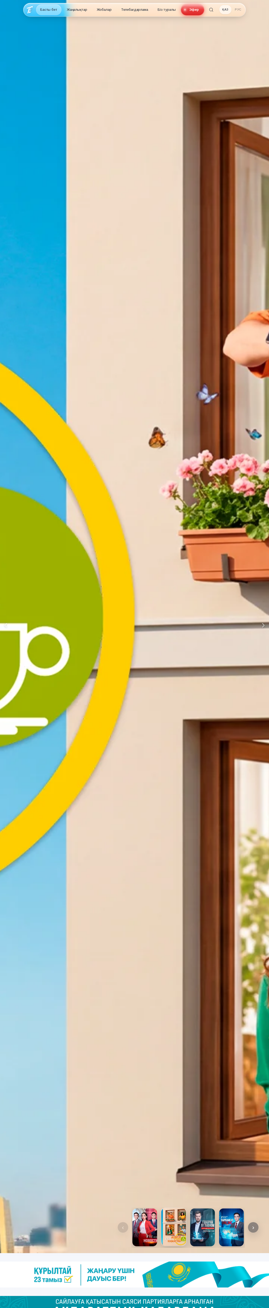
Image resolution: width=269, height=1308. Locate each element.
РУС (238, 9)
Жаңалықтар (77, 10)
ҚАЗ (225, 9)
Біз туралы (167, 10)
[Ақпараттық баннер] (134, 1275)
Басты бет (48, 10)
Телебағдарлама (134, 10)
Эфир (194, 10)
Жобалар (104, 10)
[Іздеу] (211, 10)
